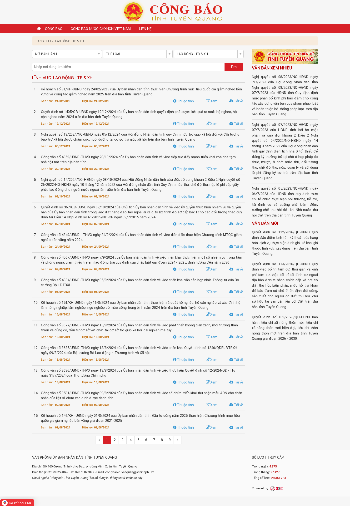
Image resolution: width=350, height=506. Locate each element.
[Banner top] (175, 12)
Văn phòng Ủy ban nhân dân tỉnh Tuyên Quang (74, 457)
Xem (213, 101)
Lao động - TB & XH (69, 41)
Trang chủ (42, 41)
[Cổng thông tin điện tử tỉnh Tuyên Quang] (285, 56)
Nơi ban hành (46, 54)
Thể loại (113, 54)
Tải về (238, 101)
